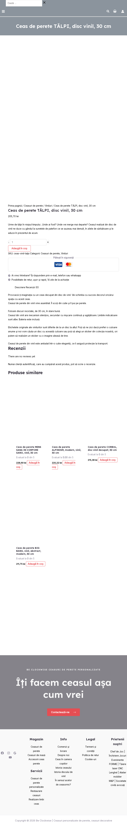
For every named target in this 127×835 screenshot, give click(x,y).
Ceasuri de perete (33, 205)
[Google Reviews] (14, 753)
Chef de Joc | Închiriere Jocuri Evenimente (117, 755)
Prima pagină (15, 205)
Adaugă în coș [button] (28, 464)
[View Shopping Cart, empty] (115, 11)
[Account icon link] (122, 11)
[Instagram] (8, 753)
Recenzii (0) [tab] (32, 287)
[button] (108, 11)
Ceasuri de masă (36, 755)
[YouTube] (10, 757)
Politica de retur (90, 755)
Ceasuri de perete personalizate (36, 782)
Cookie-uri (90, 759)
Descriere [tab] (20, 287)
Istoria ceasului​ (63, 767)
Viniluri (48, 205)
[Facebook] (2, 753)
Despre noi (63, 755)
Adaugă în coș (19, 248)
